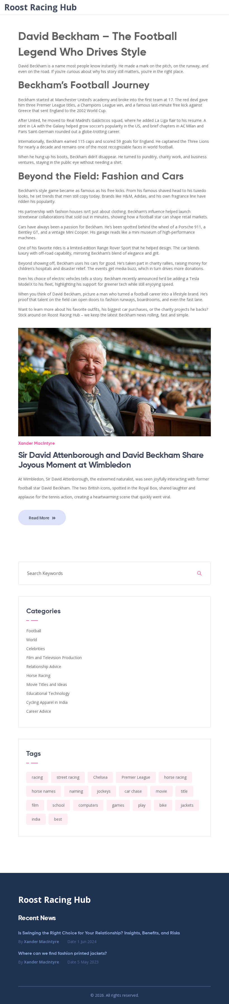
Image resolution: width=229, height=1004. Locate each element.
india (36, 819)
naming (76, 791)
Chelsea (100, 777)
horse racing (175, 777)
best (58, 819)
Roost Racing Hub (40, 7)
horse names (44, 791)
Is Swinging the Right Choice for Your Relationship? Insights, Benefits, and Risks (99, 933)
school (59, 805)
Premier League (135, 777)
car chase (133, 791)
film (35, 805)
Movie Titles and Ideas (46, 684)
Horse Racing (38, 675)
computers (88, 805)
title (184, 791)
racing (37, 777)
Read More (40, 517)
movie (161, 791)
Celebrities (35, 648)
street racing (68, 777)
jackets (187, 805)
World (31, 639)
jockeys (104, 791)
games (118, 805)
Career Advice (38, 711)
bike (163, 805)
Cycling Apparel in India (47, 702)
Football (33, 630)
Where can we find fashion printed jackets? (62, 953)
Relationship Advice (43, 666)
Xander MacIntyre (36, 443)
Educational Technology (48, 693)
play (141, 805)
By (38, 941)
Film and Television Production (54, 657)
